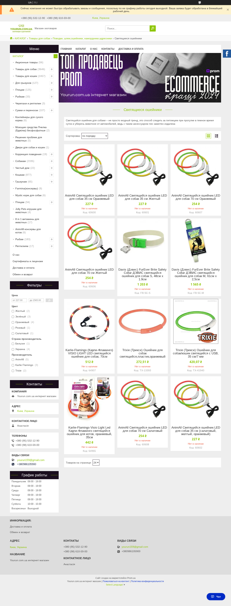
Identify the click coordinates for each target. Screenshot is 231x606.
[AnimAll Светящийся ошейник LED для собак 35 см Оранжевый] (89, 166)
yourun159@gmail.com (31, 460)
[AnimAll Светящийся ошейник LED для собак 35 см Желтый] (142, 166)
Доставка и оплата (130, 49)
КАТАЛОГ (20, 38)
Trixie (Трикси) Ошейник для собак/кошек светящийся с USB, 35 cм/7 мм (196, 353)
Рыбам (19, 239)
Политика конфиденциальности (147, 581)
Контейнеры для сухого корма (29, 119)
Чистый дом (22, 167)
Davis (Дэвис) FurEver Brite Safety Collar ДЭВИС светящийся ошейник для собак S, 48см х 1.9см (142, 274)
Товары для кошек (26, 76)
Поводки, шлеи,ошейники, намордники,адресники (82, 38)
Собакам (20, 161)
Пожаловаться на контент (116, 581)
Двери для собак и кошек (30, 147)
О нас (93, 49)
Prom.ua (131, 578)
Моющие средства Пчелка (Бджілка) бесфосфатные (31, 129)
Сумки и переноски (26, 110)
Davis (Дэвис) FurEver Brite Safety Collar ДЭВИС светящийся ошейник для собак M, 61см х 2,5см (196, 274)
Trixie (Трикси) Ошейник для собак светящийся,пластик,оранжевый (142, 353)
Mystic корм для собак (28, 195)
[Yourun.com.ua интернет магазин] (21, 28)
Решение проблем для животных (28, 139)
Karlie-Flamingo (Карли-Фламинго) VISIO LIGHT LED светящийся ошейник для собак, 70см (89, 353)
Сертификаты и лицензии (28, 261)
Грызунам (21, 181)
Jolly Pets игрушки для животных (28, 211)
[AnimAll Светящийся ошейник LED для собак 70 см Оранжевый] (196, 166)
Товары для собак (39, 38)
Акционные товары (26, 62)
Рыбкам (20, 96)
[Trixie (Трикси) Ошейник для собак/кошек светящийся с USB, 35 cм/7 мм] (196, 321)
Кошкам (20, 174)
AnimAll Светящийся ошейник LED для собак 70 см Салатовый (142, 429)
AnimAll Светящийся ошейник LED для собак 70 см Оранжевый (195, 197)
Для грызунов (23, 82)
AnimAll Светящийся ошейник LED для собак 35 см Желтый (142, 197)
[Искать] (153, 28)
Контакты (107, 49)
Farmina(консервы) (26, 188)
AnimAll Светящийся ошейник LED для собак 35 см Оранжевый (89, 197)
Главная (66, 49)
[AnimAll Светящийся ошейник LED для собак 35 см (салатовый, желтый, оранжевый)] (196, 398)
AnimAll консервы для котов (28, 231)
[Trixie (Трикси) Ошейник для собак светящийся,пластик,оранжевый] (142, 321)
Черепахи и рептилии (28, 103)
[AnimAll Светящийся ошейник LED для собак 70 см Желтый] (89, 240)
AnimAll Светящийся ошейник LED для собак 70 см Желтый (89, 271)
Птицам (19, 89)
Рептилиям (21, 246)
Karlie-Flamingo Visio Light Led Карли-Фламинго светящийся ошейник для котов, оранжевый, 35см (89, 432)
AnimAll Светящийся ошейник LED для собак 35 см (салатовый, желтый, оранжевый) (195, 431)
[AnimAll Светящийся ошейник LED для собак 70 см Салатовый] (142, 398)
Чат (218, 596)
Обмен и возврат (23, 274)
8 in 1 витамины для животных (27, 221)
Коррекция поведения (28, 154)
